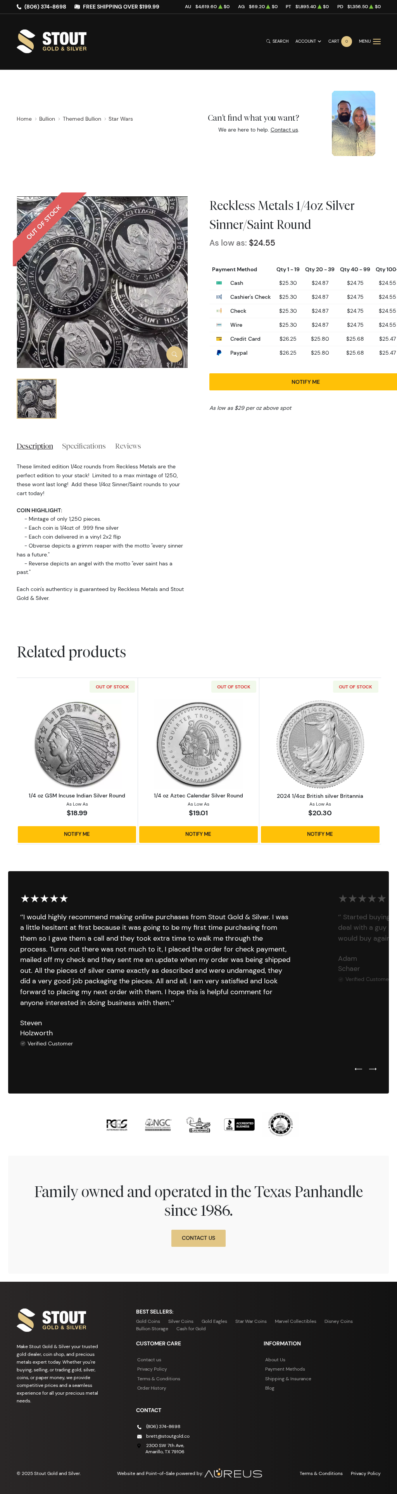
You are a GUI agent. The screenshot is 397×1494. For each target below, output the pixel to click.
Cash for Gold (191, 1328)
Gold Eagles (214, 1321)
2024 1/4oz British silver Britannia (320, 795)
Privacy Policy (152, 1369)
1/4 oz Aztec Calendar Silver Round (198, 795)
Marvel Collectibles (295, 1321)
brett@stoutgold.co (168, 1436)
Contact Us (198, 1237)
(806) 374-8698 (45, 6)
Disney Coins (339, 1321)
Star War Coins (251, 1321)
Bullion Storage (152, 1328)
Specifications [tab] (84, 446)
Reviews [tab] (128, 446)
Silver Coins (180, 1321)
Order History (151, 1388)
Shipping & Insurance (288, 1378)
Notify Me (77, 834)
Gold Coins (148, 1321)
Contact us (284, 129)
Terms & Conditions (158, 1378)
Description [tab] (35, 446)
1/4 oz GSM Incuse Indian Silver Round (77, 795)
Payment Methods (285, 1369)
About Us (275, 1359)
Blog (269, 1388)
